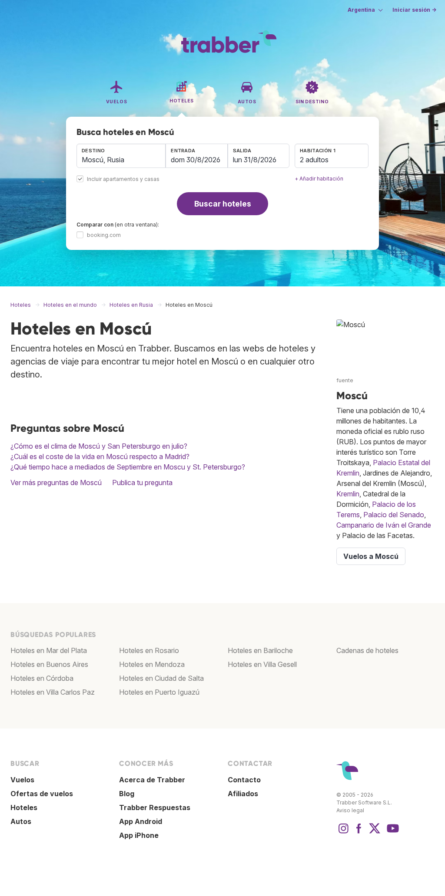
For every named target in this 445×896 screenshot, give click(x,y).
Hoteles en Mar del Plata (48, 650)
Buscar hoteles (222, 203)
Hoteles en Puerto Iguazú (159, 692)
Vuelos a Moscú (371, 556)
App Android (140, 821)
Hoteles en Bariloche (260, 650)
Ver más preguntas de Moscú (56, 482)
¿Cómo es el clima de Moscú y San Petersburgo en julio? (98, 446)
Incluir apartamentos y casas (123, 179)
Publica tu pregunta (142, 482)
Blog (126, 793)
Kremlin (347, 493)
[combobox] (121, 156)
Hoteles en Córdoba (41, 678)
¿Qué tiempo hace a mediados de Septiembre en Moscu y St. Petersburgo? (127, 467)
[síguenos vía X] (375, 832)
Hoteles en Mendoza (152, 664)
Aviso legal (350, 810)
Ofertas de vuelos (41, 793)
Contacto (244, 779)
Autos (20, 821)
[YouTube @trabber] (391, 832)
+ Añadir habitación (319, 178)
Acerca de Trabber (152, 779)
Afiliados (243, 793)
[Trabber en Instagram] (343, 832)
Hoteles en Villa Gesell (262, 664)
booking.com (104, 235)
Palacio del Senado (393, 514)
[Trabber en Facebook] (359, 832)
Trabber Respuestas (154, 807)
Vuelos (22, 779)
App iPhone (139, 835)
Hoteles (23, 807)
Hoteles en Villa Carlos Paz (52, 692)
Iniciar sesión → (414, 10)
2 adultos (314, 159)
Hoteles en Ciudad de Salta (161, 678)
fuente (344, 380)
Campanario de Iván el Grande (383, 525)
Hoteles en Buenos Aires (49, 664)
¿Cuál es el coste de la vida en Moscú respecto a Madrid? (99, 456)
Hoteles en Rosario (149, 650)
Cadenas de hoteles (367, 650)
